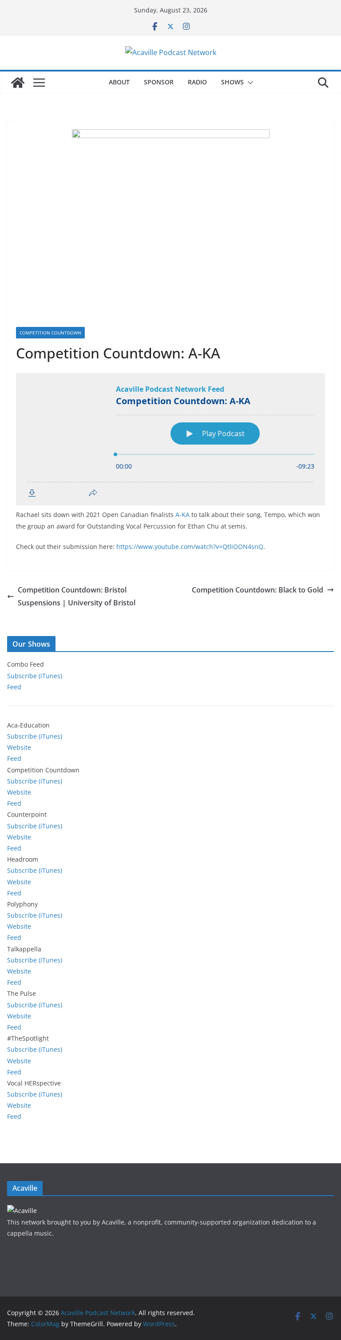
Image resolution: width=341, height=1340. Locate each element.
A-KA (182, 514)
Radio (197, 82)
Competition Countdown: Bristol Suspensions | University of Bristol (76, 596)
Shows (232, 82)
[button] (249, 82)
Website (19, 747)
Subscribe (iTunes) (34, 676)
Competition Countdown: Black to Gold (257, 590)
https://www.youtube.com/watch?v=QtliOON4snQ (189, 546)
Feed (14, 687)
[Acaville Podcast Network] (17, 82)
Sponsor (159, 82)
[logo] (22, 1210)
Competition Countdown (50, 333)
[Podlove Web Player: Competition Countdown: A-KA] (170, 439)
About (119, 82)
